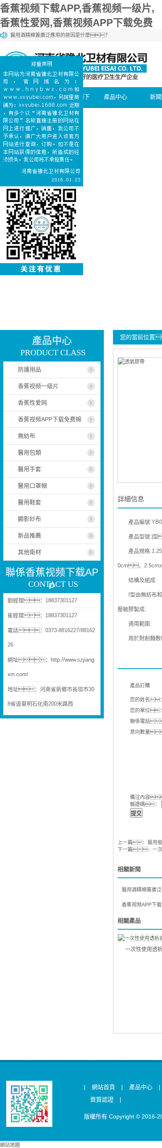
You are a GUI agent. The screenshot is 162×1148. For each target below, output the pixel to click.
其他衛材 (29, 552)
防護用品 (29, 369)
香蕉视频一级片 (38, 386)
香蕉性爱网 (32, 402)
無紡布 (26, 435)
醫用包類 (29, 452)
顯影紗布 (29, 518)
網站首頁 (103, 1087)
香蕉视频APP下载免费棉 (49, 419)
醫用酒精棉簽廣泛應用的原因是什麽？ (60, 35)
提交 (136, 813)
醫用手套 (29, 469)
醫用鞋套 (29, 502)
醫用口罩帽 (32, 485)
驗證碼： (145, 804)
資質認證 (101, 1100)
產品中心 (115, 96)
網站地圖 (10, 1145)
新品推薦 (29, 535)
